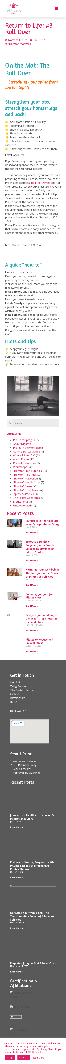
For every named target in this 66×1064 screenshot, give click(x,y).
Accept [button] (10, 1057)
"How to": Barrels (23, 486)
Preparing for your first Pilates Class (40, 595)
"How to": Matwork (19, 44)
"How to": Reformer (24, 474)
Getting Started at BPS (26, 451)
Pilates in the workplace (27, 447)
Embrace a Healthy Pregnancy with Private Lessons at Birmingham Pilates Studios (40, 547)
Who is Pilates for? (24, 455)
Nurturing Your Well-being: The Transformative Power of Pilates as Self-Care (42, 573)
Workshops (20, 467)
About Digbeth (22, 444)
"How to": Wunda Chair (26, 482)
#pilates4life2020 (23, 494)
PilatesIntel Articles (24, 463)
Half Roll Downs (40, 183)
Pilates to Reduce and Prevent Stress (39, 641)
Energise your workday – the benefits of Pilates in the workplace (41, 618)
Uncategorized (22, 505)
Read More (38, 1057)
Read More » (32, 532)
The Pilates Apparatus (26, 498)
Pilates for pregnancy (26, 440)
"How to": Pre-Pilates (25, 490)
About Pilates (21, 459)
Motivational (20, 501)
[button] (57, 8)
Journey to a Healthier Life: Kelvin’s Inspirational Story (42, 522)
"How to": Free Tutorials (27, 471)
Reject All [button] (23, 1057)
